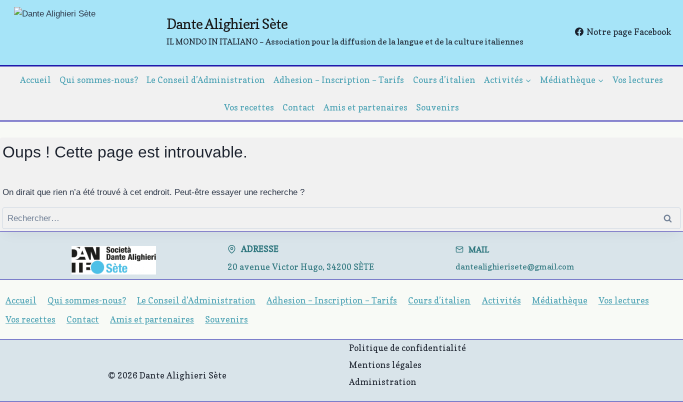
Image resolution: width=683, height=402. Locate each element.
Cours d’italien (444, 79)
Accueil (35, 79)
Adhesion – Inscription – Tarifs (339, 79)
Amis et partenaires (366, 107)
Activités (501, 300)
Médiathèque (560, 300)
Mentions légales (385, 365)
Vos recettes (249, 107)
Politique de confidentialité (407, 347)
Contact (298, 107)
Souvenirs (437, 107)
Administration (382, 381)
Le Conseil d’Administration (205, 79)
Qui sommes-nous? (99, 79)
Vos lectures (637, 79)
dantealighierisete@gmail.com (515, 267)
